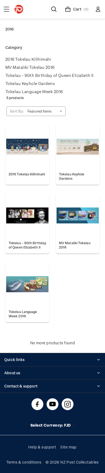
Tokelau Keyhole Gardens (30, 83)
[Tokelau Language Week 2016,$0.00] (27, 284)
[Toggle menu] (6, 9)
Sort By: (17, 111)
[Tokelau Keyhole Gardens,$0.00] (78, 146)
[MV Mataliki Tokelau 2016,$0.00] (78, 215)
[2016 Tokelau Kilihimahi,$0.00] (27, 146)
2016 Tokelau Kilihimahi (28, 59)
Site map (68, 447)
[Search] (54, 9)
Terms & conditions (23, 462)
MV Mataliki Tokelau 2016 (30, 67)
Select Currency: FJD (51, 425)
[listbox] (46, 111)
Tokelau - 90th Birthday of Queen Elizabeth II (49, 75)
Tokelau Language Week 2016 (34, 91)
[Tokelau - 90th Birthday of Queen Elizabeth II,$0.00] (27, 215)
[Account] (98, 9)
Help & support (42, 447)
